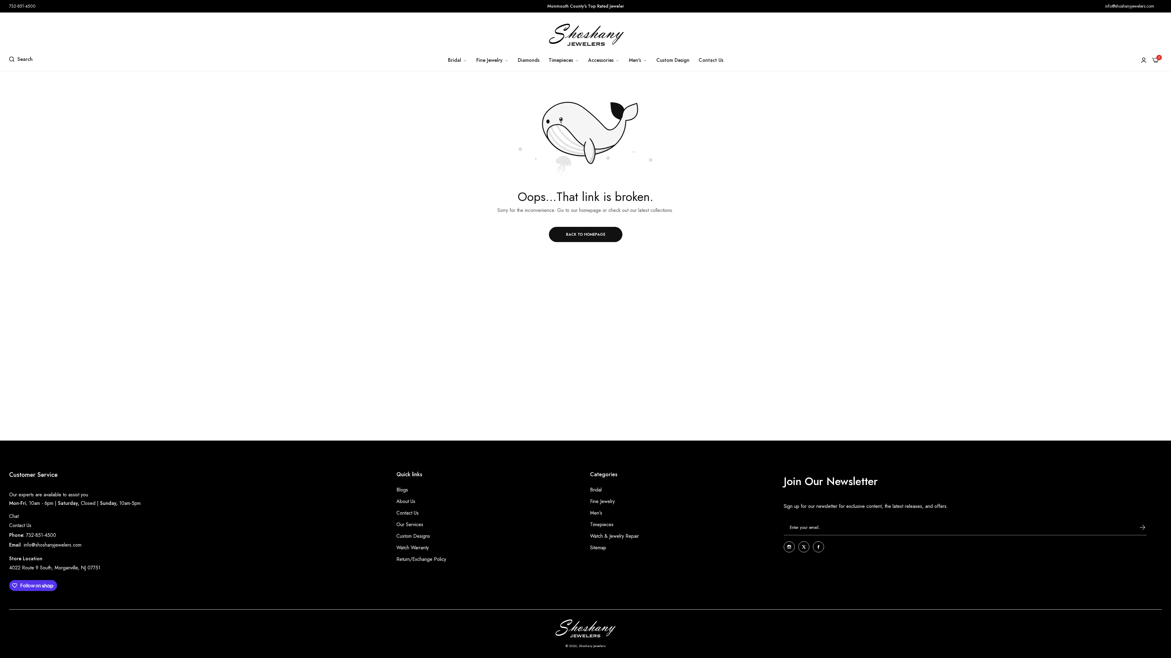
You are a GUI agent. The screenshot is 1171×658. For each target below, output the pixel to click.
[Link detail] (789, 546)
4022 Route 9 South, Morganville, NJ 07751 (54, 567)
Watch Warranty (412, 547)
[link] (457, 60)
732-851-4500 (41, 535)
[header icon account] (1143, 60)
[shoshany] (585, 35)
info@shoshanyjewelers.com (52, 544)
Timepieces (602, 524)
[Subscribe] (1136, 527)
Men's (596, 512)
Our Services (409, 524)
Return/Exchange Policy (421, 559)
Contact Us (20, 525)
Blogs (402, 489)
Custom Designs (413, 536)
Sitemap (598, 547)
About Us (405, 501)
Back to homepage (585, 234)
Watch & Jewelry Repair (614, 536)
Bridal (596, 489)
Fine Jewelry (602, 501)
